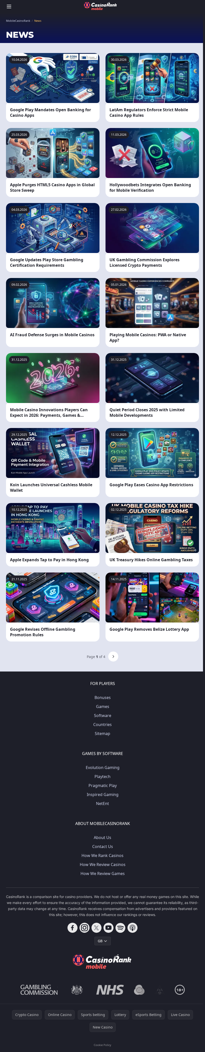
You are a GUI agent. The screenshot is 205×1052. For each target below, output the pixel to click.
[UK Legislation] (77, 990)
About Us (102, 837)
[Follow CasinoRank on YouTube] (109, 928)
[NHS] (110, 990)
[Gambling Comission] (39, 990)
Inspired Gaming (102, 794)
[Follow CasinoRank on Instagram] (85, 928)
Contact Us (102, 846)
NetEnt (102, 803)
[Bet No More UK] (139, 990)
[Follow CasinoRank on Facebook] (73, 928)
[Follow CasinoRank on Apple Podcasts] (133, 928)
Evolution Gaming (103, 767)
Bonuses (102, 697)
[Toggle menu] (9, 7)
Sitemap (102, 733)
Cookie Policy (102, 1045)
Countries (102, 724)
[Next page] (113, 657)
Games (102, 706)
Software (102, 715)
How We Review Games (102, 873)
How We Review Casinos (103, 864)
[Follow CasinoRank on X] (97, 928)
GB (100, 940)
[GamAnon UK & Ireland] (160, 990)
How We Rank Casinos (103, 855)
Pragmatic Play (102, 785)
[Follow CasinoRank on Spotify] (121, 928)
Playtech (102, 776)
